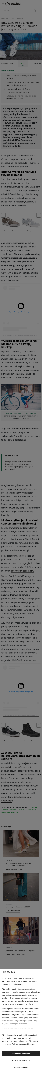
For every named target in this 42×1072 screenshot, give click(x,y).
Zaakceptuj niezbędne (21, 1060)
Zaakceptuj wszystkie (21, 1053)
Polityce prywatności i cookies (23, 1044)
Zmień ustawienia (21, 1067)
